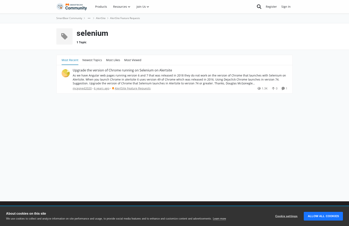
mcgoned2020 (82, 88)
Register (271, 6)
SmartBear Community (69, 18)
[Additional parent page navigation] (89, 18)
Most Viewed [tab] (132, 60)
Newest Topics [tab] (92, 60)
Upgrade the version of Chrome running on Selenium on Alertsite (122, 70)
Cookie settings (286, 216)
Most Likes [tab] (113, 60)
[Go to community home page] (71, 6)
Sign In (286, 6)
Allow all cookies (323, 216)
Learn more (219, 218)
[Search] (259, 6)
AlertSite (101, 18)
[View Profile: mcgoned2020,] (66, 73)
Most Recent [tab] (70, 60)
